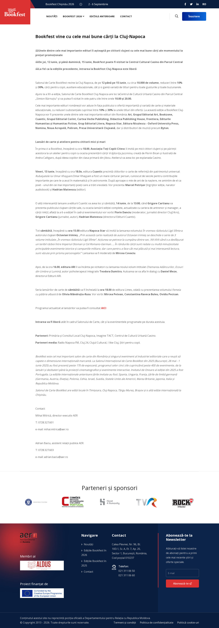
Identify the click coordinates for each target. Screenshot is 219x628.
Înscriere (194, 16)
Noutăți (51, 16)
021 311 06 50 (126, 571)
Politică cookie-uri (188, 622)
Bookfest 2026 (72, 16)
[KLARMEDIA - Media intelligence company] (183, 502)
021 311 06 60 (126, 575)
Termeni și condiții (125, 622)
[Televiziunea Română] (110, 502)
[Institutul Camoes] (36, 502)
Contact (126, 16)
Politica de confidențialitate (156, 622)
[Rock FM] (146, 502)
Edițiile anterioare (102, 16)
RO (204, 4)
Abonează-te (181, 583)
